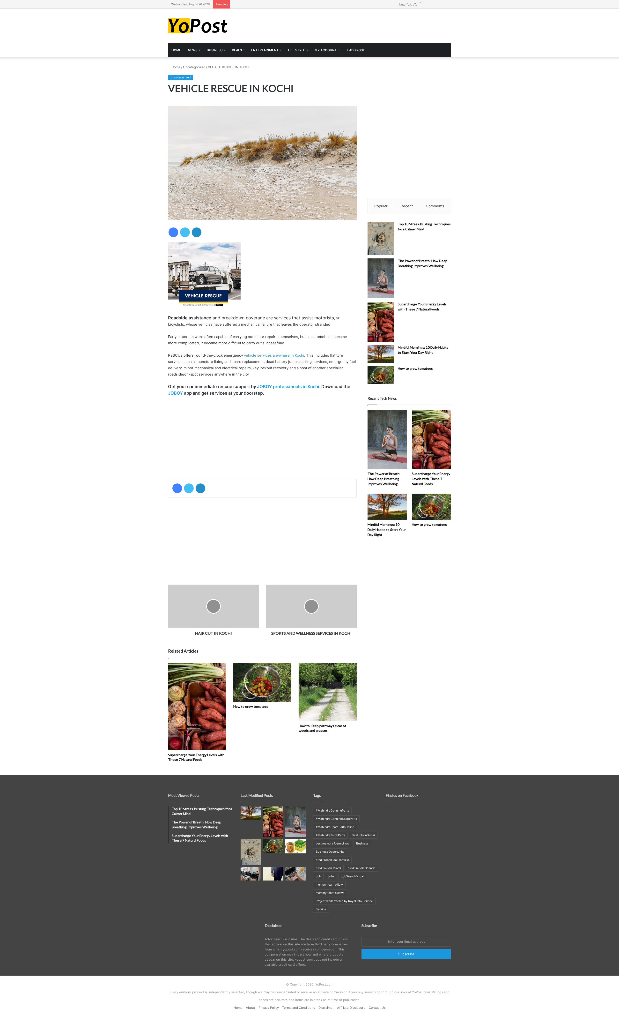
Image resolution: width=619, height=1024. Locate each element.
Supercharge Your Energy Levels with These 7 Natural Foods (196, 757)
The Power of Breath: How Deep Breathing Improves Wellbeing (384, 479)
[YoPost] (213, 25)
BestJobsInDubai (363, 835)
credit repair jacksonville (332, 860)
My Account (326, 50)
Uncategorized (194, 67)
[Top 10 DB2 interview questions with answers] (251, 873)
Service (321, 909)
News (192, 50)
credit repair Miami (328, 868)
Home (176, 50)
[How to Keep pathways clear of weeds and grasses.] (328, 692)
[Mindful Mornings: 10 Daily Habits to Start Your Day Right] (381, 354)
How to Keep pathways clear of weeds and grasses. (322, 728)
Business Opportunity (330, 851)
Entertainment (265, 50)
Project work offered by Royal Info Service (344, 901)
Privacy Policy (268, 1007)
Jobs (331, 876)
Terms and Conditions (298, 1007)
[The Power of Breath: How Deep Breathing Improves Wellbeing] (381, 278)
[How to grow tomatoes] (262, 682)
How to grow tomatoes (250, 706)
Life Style (296, 50)
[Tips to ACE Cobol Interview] (295, 873)
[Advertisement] (358, 24)
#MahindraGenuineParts (332, 810)
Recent (407, 206)
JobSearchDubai (352, 876)
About (250, 1007)
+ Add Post (355, 50)
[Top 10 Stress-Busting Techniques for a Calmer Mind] (381, 238)
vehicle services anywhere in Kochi (274, 355)
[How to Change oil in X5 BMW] (295, 846)
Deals (237, 50)
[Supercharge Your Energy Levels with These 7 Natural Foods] (197, 706)
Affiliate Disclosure (351, 1007)
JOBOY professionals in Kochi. (288, 386)
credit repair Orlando (361, 868)
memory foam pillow (329, 884)
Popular (381, 206)
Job (318, 876)
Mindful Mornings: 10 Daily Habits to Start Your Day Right (387, 529)
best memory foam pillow (332, 843)
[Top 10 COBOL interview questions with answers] (273, 873)
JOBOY (175, 393)
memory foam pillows (330, 893)
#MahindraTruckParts (330, 835)
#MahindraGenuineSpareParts (336, 819)
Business (214, 50)
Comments (435, 206)
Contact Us (377, 1007)
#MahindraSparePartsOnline (335, 827)
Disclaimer (326, 1007)
